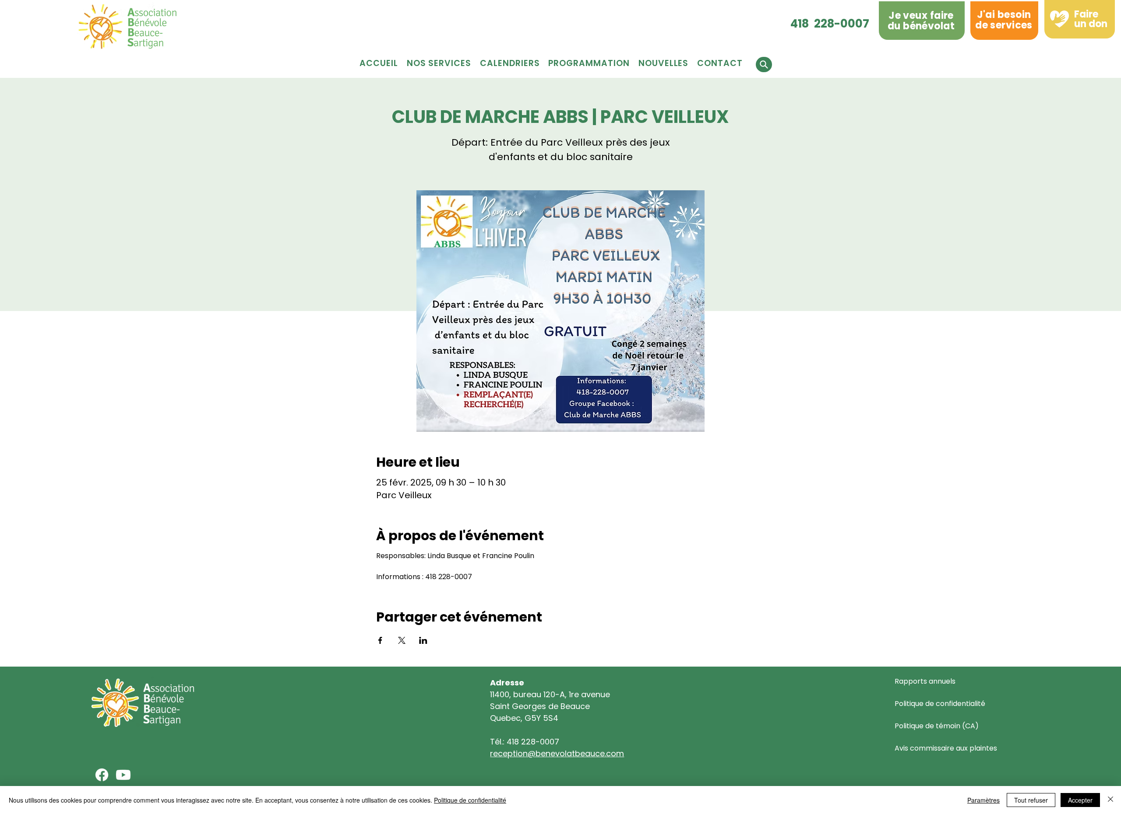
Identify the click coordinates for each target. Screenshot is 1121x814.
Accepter (1080, 800)
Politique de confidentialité (940, 704)
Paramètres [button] (983, 800)
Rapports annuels (925, 681)
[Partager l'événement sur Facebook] (380, 640)
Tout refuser (1031, 800)
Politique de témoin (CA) (937, 726)
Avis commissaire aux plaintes (946, 748)
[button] (588, 63)
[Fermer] (1110, 800)
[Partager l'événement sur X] (402, 640)
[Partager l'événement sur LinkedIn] (423, 640)
